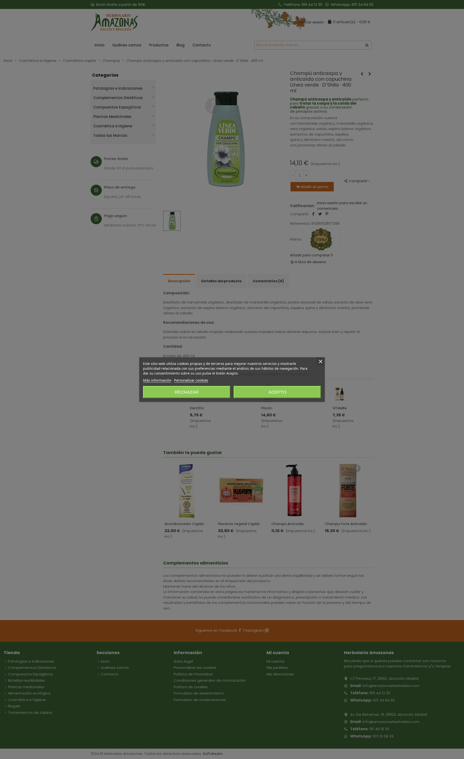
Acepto (277, 392)
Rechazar (187, 392)
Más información (157, 379)
